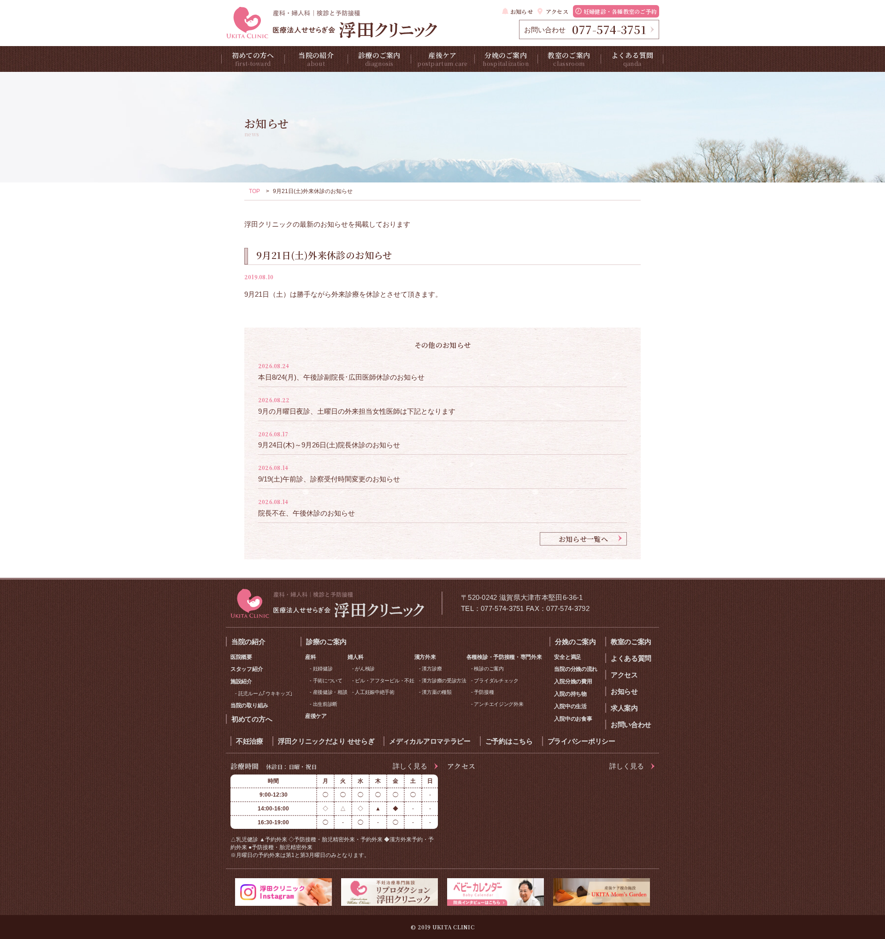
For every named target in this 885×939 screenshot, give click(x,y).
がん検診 (365, 668)
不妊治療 (249, 741)
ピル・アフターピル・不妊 (384, 680)
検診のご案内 (488, 668)
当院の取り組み (249, 705)
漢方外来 (425, 657)
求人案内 (624, 708)
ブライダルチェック (496, 680)
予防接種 (484, 692)
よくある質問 (632, 58)
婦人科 (356, 657)
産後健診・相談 (330, 692)
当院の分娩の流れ (575, 669)
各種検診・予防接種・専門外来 (504, 657)
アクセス (557, 11)
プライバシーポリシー (581, 741)
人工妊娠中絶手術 (375, 692)
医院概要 (241, 657)
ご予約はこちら (509, 741)
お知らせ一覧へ (583, 539)
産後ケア (442, 58)
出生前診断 (325, 704)
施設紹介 (241, 681)
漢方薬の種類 (436, 692)
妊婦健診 (323, 668)
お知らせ (521, 11)
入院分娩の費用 (573, 681)
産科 (310, 657)
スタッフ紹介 (246, 669)
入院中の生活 (570, 706)
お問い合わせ (631, 724)
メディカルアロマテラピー (429, 741)
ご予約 (620, 11)
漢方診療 (432, 668)
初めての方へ (253, 58)
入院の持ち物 (570, 694)
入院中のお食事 (573, 719)
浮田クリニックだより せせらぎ (326, 741)
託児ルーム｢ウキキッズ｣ (265, 693)
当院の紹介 (316, 58)
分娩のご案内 (506, 58)
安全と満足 (567, 657)
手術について (327, 680)
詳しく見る (410, 766)
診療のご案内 (379, 58)
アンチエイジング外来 (498, 704)
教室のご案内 (569, 58)
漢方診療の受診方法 (444, 680)
